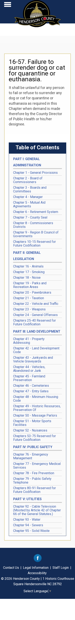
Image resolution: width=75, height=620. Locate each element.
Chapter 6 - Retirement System (35, 212)
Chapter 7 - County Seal (30, 217)
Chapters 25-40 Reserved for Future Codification (34, 322)
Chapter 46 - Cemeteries (31, 386)
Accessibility (37, 573)
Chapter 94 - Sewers (28, 525)
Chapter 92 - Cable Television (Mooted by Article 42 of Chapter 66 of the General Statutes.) (37, 510)
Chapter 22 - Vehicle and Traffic (35, 304)
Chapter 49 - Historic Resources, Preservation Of (37, 408)
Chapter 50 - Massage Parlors (35, 415)
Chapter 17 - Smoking (29, 272)
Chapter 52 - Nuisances (30, 430)
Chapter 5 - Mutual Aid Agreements (29, 204)
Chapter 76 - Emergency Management (30, 456)
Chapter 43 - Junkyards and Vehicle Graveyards (33, 359)
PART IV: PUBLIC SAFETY (32, 447)
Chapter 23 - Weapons (29, 309)
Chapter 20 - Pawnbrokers (32, 292)
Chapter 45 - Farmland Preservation (29, 378)
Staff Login (60, 568)
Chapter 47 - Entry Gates (31, 391)
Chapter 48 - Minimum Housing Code (35, 398)
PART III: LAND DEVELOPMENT (36, 331)
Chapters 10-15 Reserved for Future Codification (34, 243)
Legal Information (36, 568)
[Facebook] (38, 561)
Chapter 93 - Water (26, 520)
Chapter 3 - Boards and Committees (29, 189)
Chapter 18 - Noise (27, 278)
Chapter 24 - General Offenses (35, 315)
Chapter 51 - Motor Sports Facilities (32, 423)
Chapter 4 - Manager (28, 197)
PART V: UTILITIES (27, 499)
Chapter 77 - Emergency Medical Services (37, 465)
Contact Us (11, 568)
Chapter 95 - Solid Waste (31, 531)
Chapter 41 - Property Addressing (29, 341)
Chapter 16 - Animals (28, 266)
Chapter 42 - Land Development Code (36, 350)
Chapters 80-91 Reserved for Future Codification (34, 490)
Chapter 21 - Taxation (28, 298)
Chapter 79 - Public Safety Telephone (32, 480)
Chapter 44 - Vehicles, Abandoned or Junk (29, 369)
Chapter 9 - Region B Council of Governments (36, 234)
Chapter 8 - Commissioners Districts (33, 225)
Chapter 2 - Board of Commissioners (27, 180)
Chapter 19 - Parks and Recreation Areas (29, 285)
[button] (7, 5)
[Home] (37, 26)
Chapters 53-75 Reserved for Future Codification (34, 438)
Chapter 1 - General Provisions (35, 173)
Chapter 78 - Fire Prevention (33, 473)
